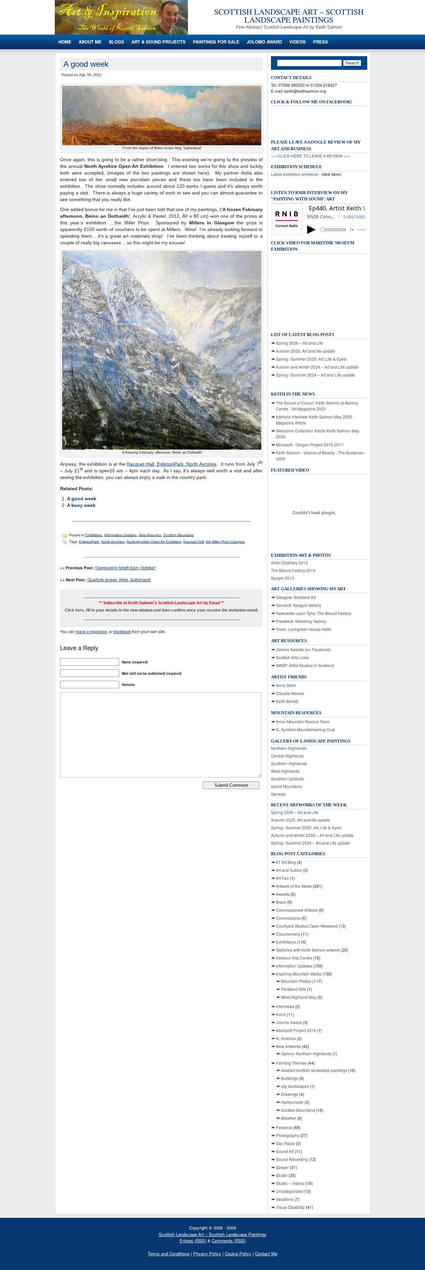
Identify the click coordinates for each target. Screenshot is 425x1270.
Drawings (289, 1094)
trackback (122, 631)
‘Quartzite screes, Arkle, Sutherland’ (119, 579)
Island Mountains (286, 786)
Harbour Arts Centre (294, 958)
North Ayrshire (113, 541)
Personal (284, 1127)
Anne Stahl (286, 685)
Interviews (285, 1006)
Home (64, 42)
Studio (282, 1175)
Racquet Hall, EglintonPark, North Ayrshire (171, 464)
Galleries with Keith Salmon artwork (308, 950)
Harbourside (292, 1102)
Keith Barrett (287, 701)
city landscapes (295, 1086)
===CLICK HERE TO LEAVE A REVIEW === (310, 156)
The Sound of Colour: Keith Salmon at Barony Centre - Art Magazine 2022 (317, 405)
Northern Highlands (288, 748)
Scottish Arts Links (292, 657)
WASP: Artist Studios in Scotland (305, 665)
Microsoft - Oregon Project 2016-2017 (310, 444)
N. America (286, 1038)
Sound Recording (292, 1159)
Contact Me (266, 1253)
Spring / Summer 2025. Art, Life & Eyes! (311, 359)
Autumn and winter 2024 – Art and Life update (317, 367)
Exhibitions (93, 535)
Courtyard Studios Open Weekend (307, 926)
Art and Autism (289, 870)
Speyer (282, 1167)
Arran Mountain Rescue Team (303, 721)
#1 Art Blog (286, 862)
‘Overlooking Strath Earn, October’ (125, 567)
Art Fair (282, 878)
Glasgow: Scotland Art (296, 597)
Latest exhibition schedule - (306, 174)
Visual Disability (290, 1207)
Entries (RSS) (193, 1240)
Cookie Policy (238, 1253)
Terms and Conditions (169, 1253)
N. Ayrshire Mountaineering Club (305, 729)
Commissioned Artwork (297, 910)
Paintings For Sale (216, 42)
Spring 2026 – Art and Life (299, 343)
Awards (283, 894)
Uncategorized (289, 1191)
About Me (90, 42)
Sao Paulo (285, 1143)
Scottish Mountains (178, 535)
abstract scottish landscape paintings (314, 1070)
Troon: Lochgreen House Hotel (303, 629)
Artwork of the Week (294, 886)
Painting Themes (291, 1063)
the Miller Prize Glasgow (225, 541)
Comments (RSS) (229, 1240)
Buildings (289, 1078)
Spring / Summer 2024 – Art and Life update (315, 375)
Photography (287, 1135)
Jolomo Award (264, 42)
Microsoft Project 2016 (296, 1030)
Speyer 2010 (282, 578)
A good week (81, 498)
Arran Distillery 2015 (289, 562)
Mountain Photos (296, 981)
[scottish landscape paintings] (121, 33)
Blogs (116, 42)
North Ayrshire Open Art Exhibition (154, 541)
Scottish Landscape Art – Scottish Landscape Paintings (289, 15)
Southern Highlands (289, 763)
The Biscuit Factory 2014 (293, 570)
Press (320, 42)
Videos (297, 42)
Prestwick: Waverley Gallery (301, 621)
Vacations (285, 1199)
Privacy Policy (207, 1253)
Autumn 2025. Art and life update (305, 351)
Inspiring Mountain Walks (298, 974)
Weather (288, 1118)
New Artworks (150, 535)
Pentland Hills (293, 989)
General (278, 794)
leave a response (91, 631)
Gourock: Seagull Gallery (298, 605)
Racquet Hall (193, 541)
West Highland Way (298, 997)
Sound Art (285, 1151)
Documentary (288, 934)
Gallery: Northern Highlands (306, 1053)
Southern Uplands (287, 778)
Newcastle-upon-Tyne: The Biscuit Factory (313, 613)
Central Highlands (287, 755)
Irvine (281, 1014)
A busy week (81, 505)
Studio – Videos (290, 1183)
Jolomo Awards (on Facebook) (303, 649)
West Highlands (285, 771)
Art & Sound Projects (158, 42)
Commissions (288, 918)
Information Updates (120, 535)
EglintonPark (89, 541)
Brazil (281, 902)
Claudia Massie (290, 693)
